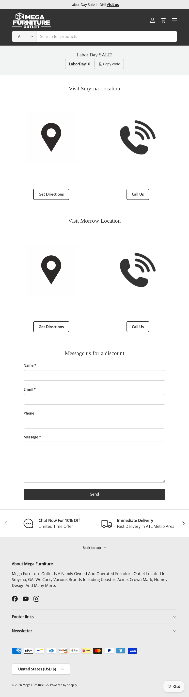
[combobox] (94, 36)
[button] (163, 20)
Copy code (111, 64)
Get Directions (51, 194)
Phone (29, 413)
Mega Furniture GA (36, 685)
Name (28, 365)
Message (31, 437)
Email (28, 389)
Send (94, 494)
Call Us (138, 194)
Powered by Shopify (63, 685)
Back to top (92, 547)
